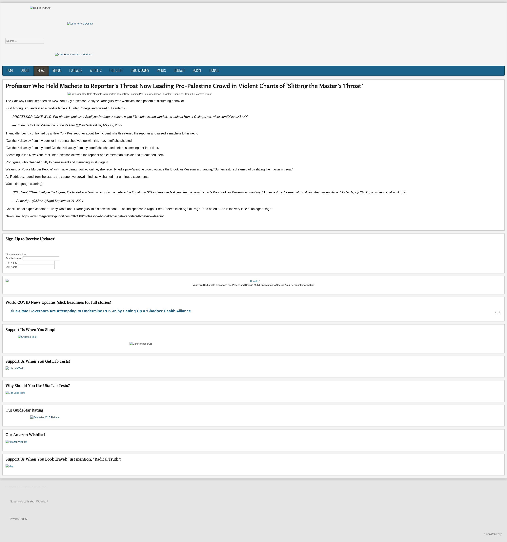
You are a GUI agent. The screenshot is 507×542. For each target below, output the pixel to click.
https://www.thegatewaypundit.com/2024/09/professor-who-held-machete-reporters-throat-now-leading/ (93, 216)
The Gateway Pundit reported (26, 101)
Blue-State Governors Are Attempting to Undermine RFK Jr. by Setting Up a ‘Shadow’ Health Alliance (100, 311)
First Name (12, 262)
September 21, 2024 (69, 200)
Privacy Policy (18, 518)
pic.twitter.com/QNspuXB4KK (227, 116)
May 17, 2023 (112, 125)
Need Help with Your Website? (29, 501)
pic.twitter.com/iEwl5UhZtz (388, 192)
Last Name (12, 267)
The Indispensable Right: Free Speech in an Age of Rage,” (161, 209)
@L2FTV (361, 192)
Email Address (14, 258)
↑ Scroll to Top (493, 534)
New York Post (39, 155)
